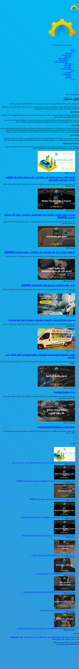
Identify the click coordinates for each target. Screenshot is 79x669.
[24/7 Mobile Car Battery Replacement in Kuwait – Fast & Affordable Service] (64, 534)
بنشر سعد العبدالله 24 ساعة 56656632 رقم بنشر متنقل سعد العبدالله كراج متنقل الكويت (46, 628)
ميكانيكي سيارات (62, 58)
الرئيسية (73, 50)
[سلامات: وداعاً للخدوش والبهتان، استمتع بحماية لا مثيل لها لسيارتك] (56, 314)
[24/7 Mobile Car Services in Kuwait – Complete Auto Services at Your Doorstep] (64, 515)
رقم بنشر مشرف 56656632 (72, 639)
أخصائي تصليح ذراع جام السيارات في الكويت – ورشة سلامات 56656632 (40, 252)
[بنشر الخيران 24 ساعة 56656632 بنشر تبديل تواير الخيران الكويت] (64, 572)
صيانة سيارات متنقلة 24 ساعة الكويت (56, 427)
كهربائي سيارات (63, 60)
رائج (74, 444)
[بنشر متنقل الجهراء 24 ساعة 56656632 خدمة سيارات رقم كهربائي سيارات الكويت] (64, 590)
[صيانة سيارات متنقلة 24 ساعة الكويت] (56, 421)
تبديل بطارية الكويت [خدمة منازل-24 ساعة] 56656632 (48, 285)
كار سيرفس (74, 642)
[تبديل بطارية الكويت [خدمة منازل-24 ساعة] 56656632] (56, 279)
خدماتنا (73, 51)
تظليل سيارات (67, 67)
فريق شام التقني (62, 644)
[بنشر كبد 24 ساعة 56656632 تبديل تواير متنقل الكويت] (64, 608)
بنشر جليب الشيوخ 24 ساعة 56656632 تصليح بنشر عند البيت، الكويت (53, 555)
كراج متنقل (68, 75)
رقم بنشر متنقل (16, 637)
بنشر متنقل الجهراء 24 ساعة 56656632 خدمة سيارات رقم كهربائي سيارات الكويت (49, 592)
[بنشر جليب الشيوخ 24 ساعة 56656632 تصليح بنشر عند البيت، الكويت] (64, 553)
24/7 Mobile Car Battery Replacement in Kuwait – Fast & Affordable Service (48, 535)
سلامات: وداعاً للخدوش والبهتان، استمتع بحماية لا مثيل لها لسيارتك (41, 320)
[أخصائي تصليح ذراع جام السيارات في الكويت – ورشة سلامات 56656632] (56, 246)
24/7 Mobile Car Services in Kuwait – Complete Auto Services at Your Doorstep (48, 517)
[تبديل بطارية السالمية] (56, 386)
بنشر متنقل (68, 53)
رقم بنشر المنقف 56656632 (31, 637)
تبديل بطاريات (67, 63)
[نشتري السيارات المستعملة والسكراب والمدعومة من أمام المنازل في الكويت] (56, 349)
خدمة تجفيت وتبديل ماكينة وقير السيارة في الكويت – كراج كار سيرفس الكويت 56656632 (46, 481)
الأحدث (73, 443)
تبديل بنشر (75, 637)
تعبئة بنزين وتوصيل (66, 69)
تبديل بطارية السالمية (64, 392)
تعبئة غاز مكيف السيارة (61, 62)
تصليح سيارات (67, 56)
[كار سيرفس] (74, 12)
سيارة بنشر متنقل (57, 639)
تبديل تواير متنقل (66, 55)
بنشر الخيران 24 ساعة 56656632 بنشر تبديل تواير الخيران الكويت (55, 573)
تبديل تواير (65, 637)
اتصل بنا (73, 79)
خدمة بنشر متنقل (54, 637)
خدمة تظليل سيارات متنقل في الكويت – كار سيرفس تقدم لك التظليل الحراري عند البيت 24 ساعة (43, 462)
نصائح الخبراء (68, 77)
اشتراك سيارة (68, 65)
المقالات (72, 70)
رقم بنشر (43, 637)
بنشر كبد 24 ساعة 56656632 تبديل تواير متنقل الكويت (57, 610)
